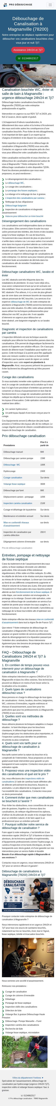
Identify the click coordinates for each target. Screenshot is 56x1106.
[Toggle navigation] (50, 4)
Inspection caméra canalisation (18, 503)
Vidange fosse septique (14, 484)
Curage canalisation (13, 477)
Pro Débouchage (20, 5)
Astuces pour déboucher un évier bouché (24, 216)
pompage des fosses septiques (22, 190)
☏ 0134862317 (28, 58)
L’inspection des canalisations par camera (24, 198)
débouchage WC (16, 183)
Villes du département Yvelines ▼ (28, 1078)
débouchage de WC (20, 302)
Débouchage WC (12, 465)
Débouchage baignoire (16, 206)
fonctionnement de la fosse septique (32, 592)
